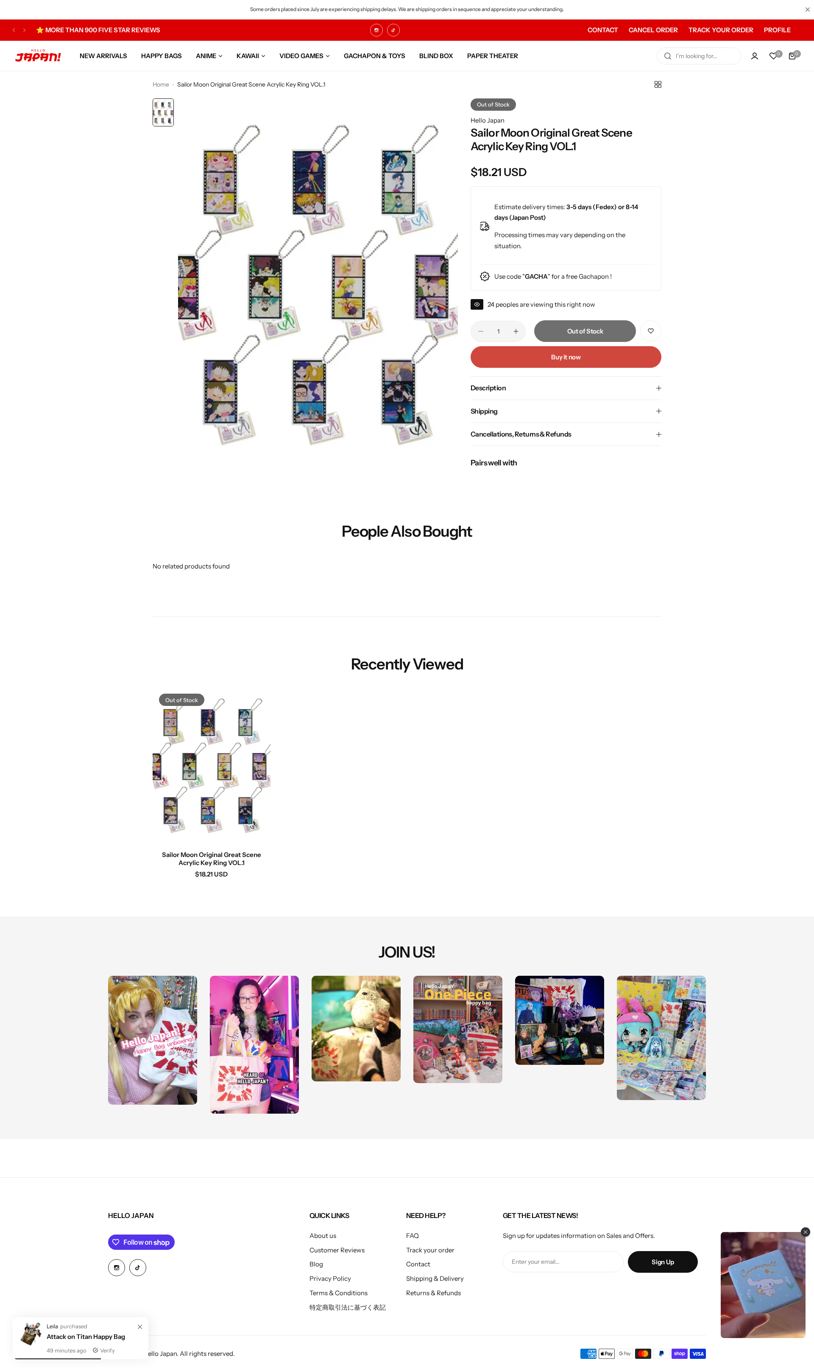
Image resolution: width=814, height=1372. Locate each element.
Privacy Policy (330, 1278)
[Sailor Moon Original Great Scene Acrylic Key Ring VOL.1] (211, 765)
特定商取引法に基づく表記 (347, 1307)
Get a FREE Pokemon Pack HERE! (93, 30)
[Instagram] (376, 30)
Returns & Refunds (433, 1293)
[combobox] (698, 56)
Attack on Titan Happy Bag (86, 1337)
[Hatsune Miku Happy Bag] (29, 1345)
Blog (316, 1264)
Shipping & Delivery (435, 1278)
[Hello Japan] (38, 56)
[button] (14, 30)
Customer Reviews (337, 1250)
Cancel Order (653, 30)
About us (322, 1236)
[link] (140, 1327)
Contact (418, 1264)
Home (161, 84)
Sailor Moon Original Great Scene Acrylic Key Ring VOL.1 (211, 859)
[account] (754, 56)
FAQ (412, 1236)
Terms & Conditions (338, 1293)
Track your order (430, 1250)
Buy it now (565, 357)
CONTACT (603, 30)
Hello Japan (488, 120)
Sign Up (663, 1262)
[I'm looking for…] (667, 56)
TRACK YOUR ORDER (721, 30)
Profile (777, 30)
